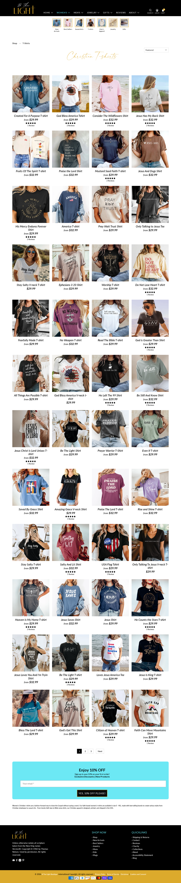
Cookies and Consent (138, 874)
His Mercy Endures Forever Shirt (31, 228)
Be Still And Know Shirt (150, 395)
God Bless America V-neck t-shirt (70, 397)
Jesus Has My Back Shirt (150, 115)
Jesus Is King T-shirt (150, 674)
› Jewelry (96, 846)
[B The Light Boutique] (24, 8)
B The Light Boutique (50, 874)
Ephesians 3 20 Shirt (71, 284)
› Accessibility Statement (142, 855)
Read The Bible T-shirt (110, 340)
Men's (77, 12)
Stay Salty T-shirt (31, 564)
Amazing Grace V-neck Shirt (71, 509)
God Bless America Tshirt (70, 115)
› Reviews (136, 843)
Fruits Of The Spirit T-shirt (31, 171)
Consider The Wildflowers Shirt (110, 115)
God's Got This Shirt (70, 730)
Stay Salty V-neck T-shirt (31, 284)
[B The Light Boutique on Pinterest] (23, 861)
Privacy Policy (100, 874)
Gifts (106, 12)
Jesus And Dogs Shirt (150, 171)
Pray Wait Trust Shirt (110, 226)
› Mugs (95, 855)
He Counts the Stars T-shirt (150, 619)
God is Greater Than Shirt (150, 340)
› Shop (94, 837)
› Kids (94, 852)
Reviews (121, 12)
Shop (14, 43)
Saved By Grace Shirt (31, 509)
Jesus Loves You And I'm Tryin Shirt (31, 676)
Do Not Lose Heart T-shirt (150, 284)
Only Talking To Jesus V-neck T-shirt (150, 566)
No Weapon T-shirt (71, 340)
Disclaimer (125, 874)
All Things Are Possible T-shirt (31, 395)
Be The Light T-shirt (70, 674)
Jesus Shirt (110, 619)
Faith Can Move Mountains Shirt (150, 731)
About (132, 12)
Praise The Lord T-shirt (110, 509)
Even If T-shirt (150, 450)
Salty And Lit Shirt (70, 564)
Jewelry (92, 12)
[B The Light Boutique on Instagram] (20, 861)
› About (135, 852)
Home (46, 12)
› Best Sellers (97, 843)
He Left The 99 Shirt (110, 395)
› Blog (134, 858)
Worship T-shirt (110, 284)
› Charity (135, 846)
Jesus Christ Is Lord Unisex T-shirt (30, 452)
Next (100, 751)
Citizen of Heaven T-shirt (110, 730)
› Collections (137, 849)
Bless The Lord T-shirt (31, 730)
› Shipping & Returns (140, 837)
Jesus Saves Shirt (70, 619)
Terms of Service (113, 874)
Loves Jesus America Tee (110, 674)
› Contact (136, 840)
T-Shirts (26, 43)
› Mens (95, 849)
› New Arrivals (98, 840)
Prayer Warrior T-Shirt (110, 450)
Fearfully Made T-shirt (31, 340)
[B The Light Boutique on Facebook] (17, 861)
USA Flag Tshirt (110, 564)
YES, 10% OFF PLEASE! (92, 793)
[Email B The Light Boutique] (13, 861)
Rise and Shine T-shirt (150, 509)
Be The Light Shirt (70, 450)
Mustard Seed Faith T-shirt (110, 171)
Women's (62, 12)
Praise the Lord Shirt (70, 171)
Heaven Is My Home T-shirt (31, 619)
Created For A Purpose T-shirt (31, 115)
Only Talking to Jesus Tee (150, 226)
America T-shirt (71, 226)
